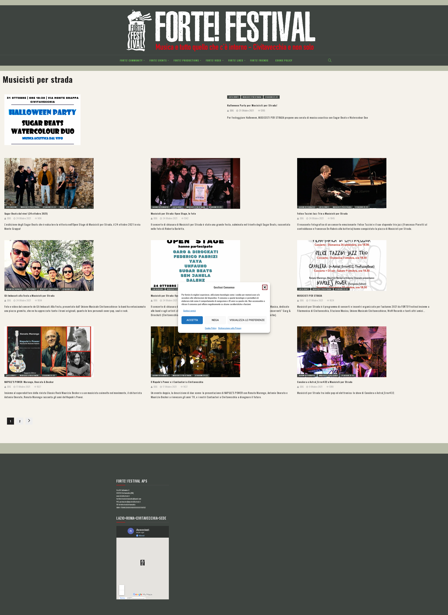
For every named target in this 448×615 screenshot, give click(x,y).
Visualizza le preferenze (247, 320)
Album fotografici (161, 207)
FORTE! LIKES (235, 60)
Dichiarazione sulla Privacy (229, 328)
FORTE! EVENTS (158, 60)
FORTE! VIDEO (213, 60)
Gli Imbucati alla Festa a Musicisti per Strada (29, 295)
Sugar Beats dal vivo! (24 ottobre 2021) (26, 213)
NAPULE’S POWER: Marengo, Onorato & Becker (29, 382)
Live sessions (11, 207)
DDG (232, 110)
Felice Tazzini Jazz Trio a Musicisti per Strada (322, 213)
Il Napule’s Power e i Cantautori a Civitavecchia (177, 382)
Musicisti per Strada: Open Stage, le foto (173, 213)
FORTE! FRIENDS (259, 60)
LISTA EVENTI (234, 97)
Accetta (192, 320)
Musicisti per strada (252, 97)
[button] (265, 287)
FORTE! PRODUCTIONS (186, 60)
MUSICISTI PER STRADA (309, 295)
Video (62, 207)
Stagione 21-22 (271, 97)
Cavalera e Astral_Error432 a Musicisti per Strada (324, 382)
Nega (215, 320)
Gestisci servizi (189, 310)
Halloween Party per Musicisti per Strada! (252, 105)
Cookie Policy (210, 328)
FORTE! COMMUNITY (131, 60)
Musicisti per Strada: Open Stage (169, 295)
